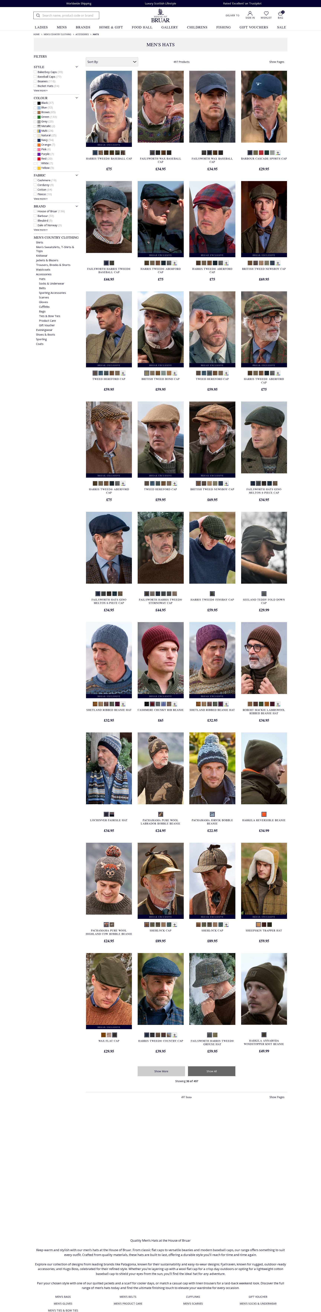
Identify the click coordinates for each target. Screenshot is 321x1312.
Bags (42, 311)
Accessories (43, 274)
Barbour (46, 216)
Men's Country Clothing (56, 237)
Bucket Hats (48, 86)
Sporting (41, 339)
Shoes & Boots (45, 334)
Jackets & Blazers (47, 260)
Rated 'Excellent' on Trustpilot (242, 3)
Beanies (46, 81)
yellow (47, 168)
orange (48, 144)
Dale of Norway (50, 225)
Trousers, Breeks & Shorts (53, 265)
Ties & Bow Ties (49, 316)
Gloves (43, 302)
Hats (42, 279)
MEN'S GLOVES (63, 1303)
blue (47, 107)
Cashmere (47, 180)
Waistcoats (43, 269)
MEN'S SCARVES (193, 1303)
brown (48, 112)
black (47, 103)
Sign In (250, 17)
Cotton (45, 189)
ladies (41, 27)
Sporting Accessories (52, 293)
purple (47, 154)
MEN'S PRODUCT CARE (128, 1303)
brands (83, 27)
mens (62, 27)
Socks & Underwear (51, 283)
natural (48, 135)
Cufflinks (44, 306)
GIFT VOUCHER (258, 1296)
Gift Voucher (47, 325)
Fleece (45, 194)
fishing (223, 27)
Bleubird (45, 220)
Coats (39, 344)
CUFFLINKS (193, 1296)
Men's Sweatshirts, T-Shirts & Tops (55, 249)
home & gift (111, 27)
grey (47, 121)
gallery (169, 27)
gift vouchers (254, 27)
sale (281, 27)
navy (47, 140)
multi (47, 130)
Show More (161, 1071)
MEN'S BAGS (63, 1296)
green (49, 116)
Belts (42, 288)
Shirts (39, 242)
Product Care (47, 320)
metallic (48, 126)
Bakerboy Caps (50, 72)
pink (46, 149)
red (46, 158)
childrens (197, 27)
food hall (142, 27)
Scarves (44, 297)
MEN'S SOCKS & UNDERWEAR (258, 1303)
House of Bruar (51, 211)
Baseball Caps (49, 76)
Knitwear (42, 255)
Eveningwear (44, 330)
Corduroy (46, 185)
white (47, 163)
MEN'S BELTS (128, 1296)
